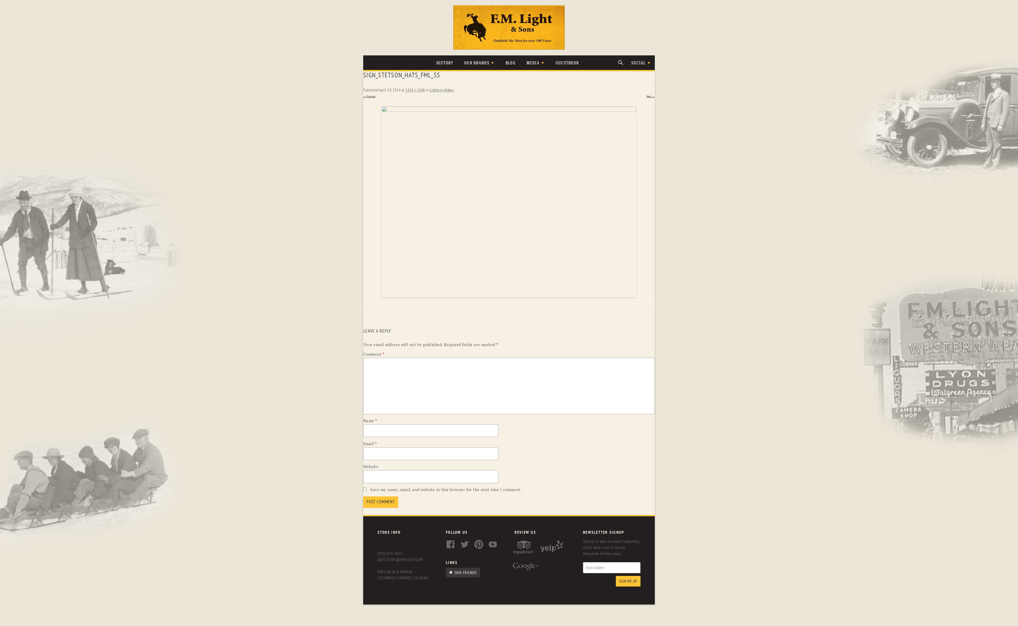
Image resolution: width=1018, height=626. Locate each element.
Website (370, 466)
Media (532, 63)
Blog (511, 63)
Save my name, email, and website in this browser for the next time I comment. (445, 489)
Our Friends (466, 572)
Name (370, 420)
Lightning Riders (442, 90)
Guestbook (567, 63)
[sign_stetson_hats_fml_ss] (509, 202)
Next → (651, 96)
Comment (373, 354)
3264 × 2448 (415, 90)
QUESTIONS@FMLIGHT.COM (400, 559)
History (445, 63)
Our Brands (476, 63)
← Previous (369, 96)
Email (370, 443)
